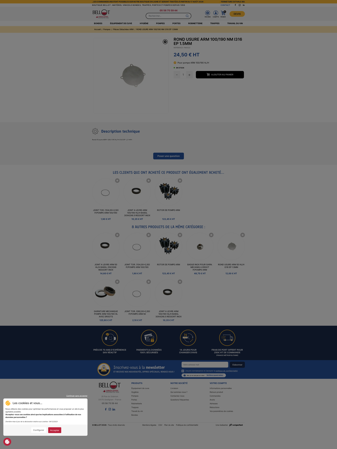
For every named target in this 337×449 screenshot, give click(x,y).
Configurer (38, 430)
